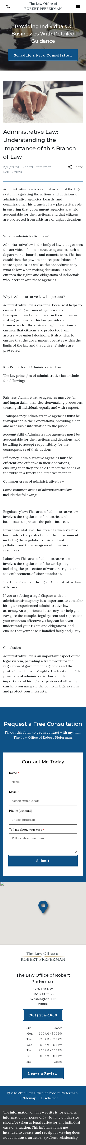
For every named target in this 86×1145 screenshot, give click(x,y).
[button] (78, 6)
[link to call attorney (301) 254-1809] (8, 6)
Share (78, 167)
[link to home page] (43, 6)
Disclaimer (49, 1098)
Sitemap (29, 1098)
